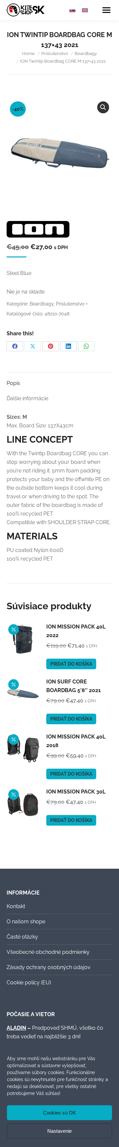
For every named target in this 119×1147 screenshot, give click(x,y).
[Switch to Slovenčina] (72, 10)
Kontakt (16, 906)
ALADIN (16, 1028)
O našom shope (26, 921)
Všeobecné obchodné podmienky (48, 952)
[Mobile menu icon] (106, 10)
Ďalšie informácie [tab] (27, 398)
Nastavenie (59, 1131)
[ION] (38, 230)
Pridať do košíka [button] (71, 664)
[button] (103, 107)
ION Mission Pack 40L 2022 (75, 631)
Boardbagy (42, 303)
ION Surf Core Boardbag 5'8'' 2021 (73, 686)
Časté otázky (22, 937)
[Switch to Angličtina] (85, 10)
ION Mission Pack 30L (75, 792)
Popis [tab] (13, 383)
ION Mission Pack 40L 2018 (75, 741)
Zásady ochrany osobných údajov (49, 967)
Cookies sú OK (59, 1113)
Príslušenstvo (70, 303)
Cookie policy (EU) (29, 982)
